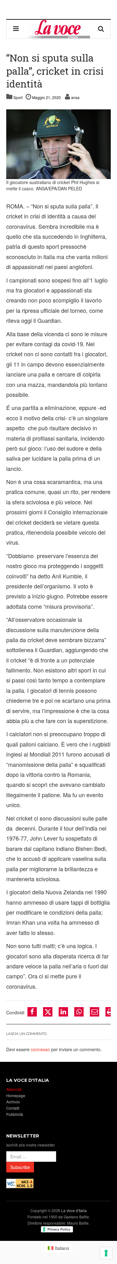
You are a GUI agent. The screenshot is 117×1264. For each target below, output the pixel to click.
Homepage (15, 1095)
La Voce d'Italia (74, 1210)
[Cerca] (101, 29)
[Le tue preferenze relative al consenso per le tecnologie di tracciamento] (106, 1253)
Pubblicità (14, 1114)
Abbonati (14, 1089)
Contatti (12, 1108)
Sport (17, 97)
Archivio (13, 1101)
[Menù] (16, 29)
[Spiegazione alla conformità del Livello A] (20, 1183)
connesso (40, 1049)
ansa (75, 97)
